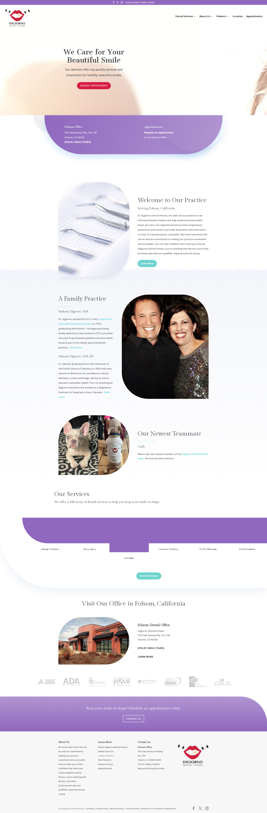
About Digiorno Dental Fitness (113, 747)
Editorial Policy (117, 808)
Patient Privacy (105, 764)
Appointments (254, 16)
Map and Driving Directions (151, 768)
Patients (221, 16)
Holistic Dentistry (107, 755)
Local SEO (157, 808)
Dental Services (184, 16)
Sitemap (90, 808)
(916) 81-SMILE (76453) (77, 142)
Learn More (147, 263)
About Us (204, 16)
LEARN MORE (145, 656)
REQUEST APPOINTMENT (94, 85)
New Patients (104, 759)
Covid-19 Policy (132, 808)
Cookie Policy (102, 808)
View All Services (148, 575)
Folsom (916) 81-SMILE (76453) (140, 3)
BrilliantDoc (170, 808)
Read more (76, 347)
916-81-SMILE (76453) (149, 764)
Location (238, 16)
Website (145, 808)
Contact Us (133, 718)
